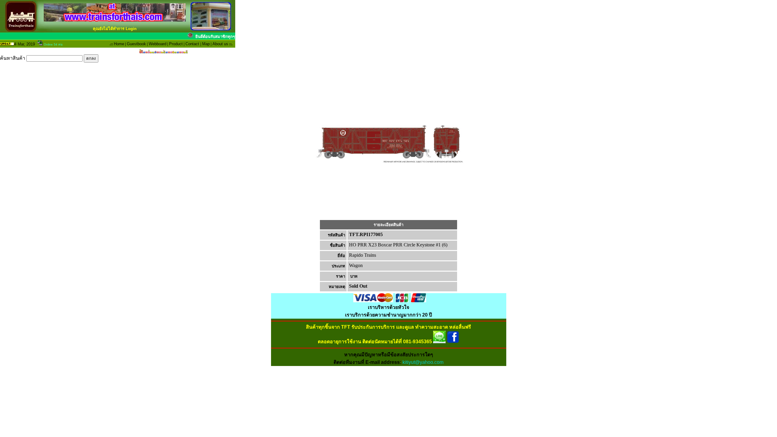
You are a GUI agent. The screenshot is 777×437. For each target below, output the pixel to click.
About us (220, 44)
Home (119, 44)
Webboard (157, 44)
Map (206, 44)
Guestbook (136, 44)
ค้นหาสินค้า (13, 58)
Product (176, 44)
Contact (192, 44)
